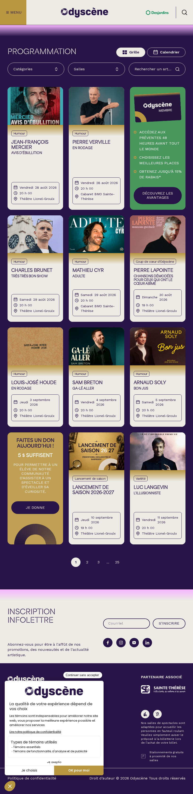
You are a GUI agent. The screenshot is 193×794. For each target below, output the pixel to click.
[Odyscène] (26, 679)
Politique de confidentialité (32, 778)
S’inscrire (169, 623)
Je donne (35, 507)
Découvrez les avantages (157, 195)
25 (117, 562)
